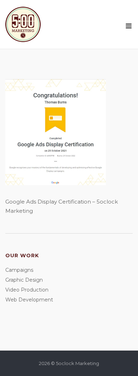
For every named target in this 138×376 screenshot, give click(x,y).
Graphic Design (24, 280)
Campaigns (19, 270)
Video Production (26, 290)
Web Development (29, 299)
